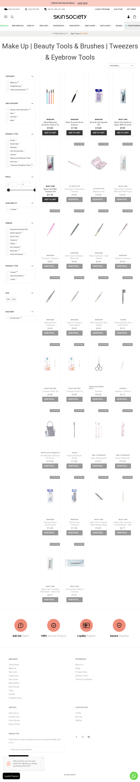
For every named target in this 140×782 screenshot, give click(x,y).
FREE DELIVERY (14, 9)
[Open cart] (134, 16)
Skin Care (13, 672)
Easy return (14, 713)
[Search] (12, 16)
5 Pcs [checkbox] (14, 299)
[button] (121, 65)
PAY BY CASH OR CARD (56, 9)
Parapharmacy (15, 698)
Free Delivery (14, 720)
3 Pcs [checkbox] (8, 299)
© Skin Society (70, 775)
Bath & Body (14, 687)
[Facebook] (76, 736)
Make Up (12, 668)
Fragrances (13, 676)
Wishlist (78, 720)
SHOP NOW (82, 3)
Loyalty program (102, 9)
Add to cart (50, 133)
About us (79, 665)
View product (75, 199)
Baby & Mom (14, 683)
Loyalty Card (14, 717)
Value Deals (14, 665)
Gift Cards (131, 9)
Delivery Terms (81, 676)
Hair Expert (13, 679)
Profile (78, 713)
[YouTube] (89, 736)
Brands (12, 694)
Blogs (77, 668)
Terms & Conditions (83, 679)
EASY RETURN (33, 9)
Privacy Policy (81, 672)
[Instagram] (83, 736)
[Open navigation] (5, 17)
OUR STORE (118, 9)
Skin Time (79, 34)
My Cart (78, 717)
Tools (11, 690)
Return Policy (14, 724)
